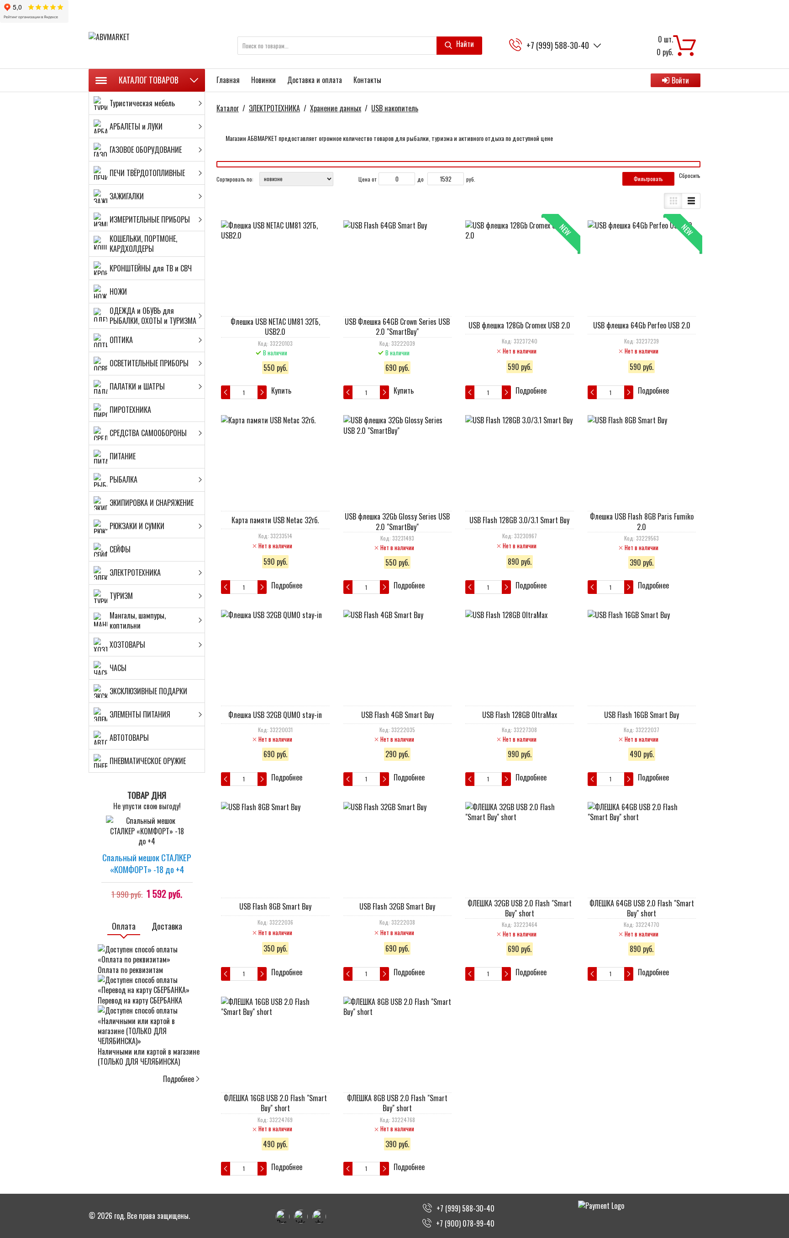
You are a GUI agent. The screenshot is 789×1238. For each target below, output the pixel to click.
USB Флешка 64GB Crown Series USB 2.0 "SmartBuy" (397, 326)
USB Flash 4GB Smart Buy (397, 714)
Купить (281, 390)
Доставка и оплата (314, 79)
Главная (228, 79)
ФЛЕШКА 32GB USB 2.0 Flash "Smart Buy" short (520, 908)
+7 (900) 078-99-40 (465, 1223)
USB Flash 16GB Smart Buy (641, 714)
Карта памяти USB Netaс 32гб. (275, 520)
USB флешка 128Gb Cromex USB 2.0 (519, 325)
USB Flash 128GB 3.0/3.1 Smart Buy (519, 520)
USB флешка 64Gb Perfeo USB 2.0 (641, 325)
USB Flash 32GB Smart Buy (397, 906)
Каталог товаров (149, 80)
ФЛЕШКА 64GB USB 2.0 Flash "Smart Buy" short (641, 908)
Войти (680, 80)
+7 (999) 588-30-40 (557, 45)
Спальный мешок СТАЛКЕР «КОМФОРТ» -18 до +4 (146, 863)
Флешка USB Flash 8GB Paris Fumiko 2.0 (642, 521)
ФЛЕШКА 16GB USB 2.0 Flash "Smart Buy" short (275, 1102)
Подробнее (178, 1079)
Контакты (367, 79)
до (420, 179)
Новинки (263, 79)
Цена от (367, 179)
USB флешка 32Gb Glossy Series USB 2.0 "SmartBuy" (397, 521)
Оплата (124, 926)
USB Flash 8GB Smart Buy (275, 906)
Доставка (167, 926)
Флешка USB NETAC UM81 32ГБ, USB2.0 (275, 326)
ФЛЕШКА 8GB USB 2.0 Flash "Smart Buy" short (397, 1102)
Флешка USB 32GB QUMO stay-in (275, 714)
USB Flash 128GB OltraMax (519, 714)
